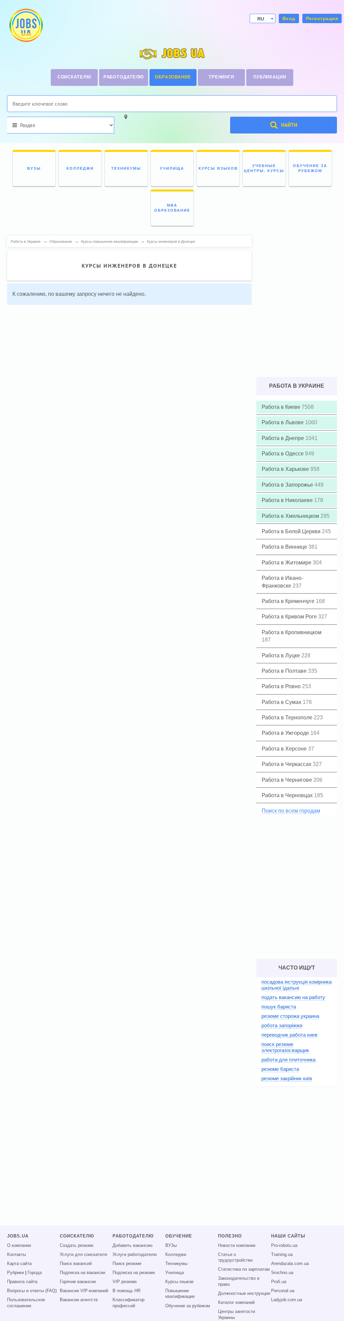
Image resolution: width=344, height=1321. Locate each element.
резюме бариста (280, 1069)
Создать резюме (76, 1245)
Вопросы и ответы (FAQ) (32, 1290)
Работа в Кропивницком (291, 632)
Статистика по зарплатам (244, 1269)
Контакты (16, 1254)
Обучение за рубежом (187, 1306)
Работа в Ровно (282, 686)
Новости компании (236, 1245)
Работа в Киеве (282, 407)
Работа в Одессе (283, 453)
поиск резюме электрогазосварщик (285, 1047)
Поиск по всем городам (291, 811)
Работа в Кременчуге (289, 601)
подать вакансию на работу (293, 997)
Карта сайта (19, 1263)
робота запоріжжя (281, 1025)
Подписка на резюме (134, 1272)
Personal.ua (282, 1290)
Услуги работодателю (135, 1254)
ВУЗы (171, 1245)
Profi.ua (278, 1281)
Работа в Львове (283, 422)
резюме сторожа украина (290, 1016)
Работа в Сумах (282, 702)
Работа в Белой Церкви (292, 531)
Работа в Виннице (285, 547)
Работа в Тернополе (288, 717)
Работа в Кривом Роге (290, 616)
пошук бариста (278, 1006)
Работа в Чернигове (287, 780)
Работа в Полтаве (285, 671)
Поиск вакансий (76, 1263)
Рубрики (15, 1272)
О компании (19, 1245)
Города (35, 1272)
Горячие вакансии (78, 1281)
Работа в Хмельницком (291, 516)
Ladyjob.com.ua (286, 1300)
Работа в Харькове (286, 469)
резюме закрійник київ (286, 1078)
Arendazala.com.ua (290, 1263)
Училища (174, 1272)
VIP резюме (125, 1281)
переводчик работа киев (289, 1035)
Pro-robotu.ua (284, 1245)
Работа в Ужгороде (286, 733)
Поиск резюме (127, 1263)
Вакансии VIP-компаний (84, 1290)
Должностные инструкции (244, 1293)
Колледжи (175, 1254)
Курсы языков (179, 1281)
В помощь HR (126, 1290)
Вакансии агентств (79, 1300)
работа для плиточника (288, 1059)
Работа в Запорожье (288, 485)
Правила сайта (22, 1281)
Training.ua (282, 1254)
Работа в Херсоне (285, 749)
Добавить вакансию (133, 1245)
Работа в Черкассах (287, 764)
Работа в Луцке (281, 655)
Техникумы (176, 1263)
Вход (289, 18)
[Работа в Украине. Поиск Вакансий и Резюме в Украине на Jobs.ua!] (25, 25)
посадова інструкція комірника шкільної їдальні (296, 985)
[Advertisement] (129, 357)
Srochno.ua (282, 1272)
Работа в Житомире (287, 562)
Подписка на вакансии (82, 1272)
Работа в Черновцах (288, 795)
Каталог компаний (236, 1302)
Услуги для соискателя (83, 1254)
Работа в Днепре (283, 438)
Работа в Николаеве (288, 500)
